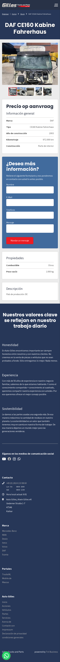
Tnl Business (52, 651)
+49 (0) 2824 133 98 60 (16, 483)
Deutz (5, 538)
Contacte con (8, 625)
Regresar (5, 14)
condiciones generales (12, 637)
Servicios (6, 617)
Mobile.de (6, 578)
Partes (5, 613)
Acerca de (6, 621)
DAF (4, 550)
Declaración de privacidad (14, 633)
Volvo (4, 546)
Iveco (4, 542)
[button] (21, 91)
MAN (4, 534)
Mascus (5, 582)
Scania (5, 554)
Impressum (7, 629)
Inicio (4, 602)
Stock (22, 14)
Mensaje (10, 222)
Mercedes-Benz (9, 530)
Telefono (10, 209)
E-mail (9, 197)
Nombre (10, 184)
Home (14, 14)
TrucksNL (6, 574)
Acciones (6, 606)
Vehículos (6, 609)
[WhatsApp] (6, 655)
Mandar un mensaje (20, 240)
